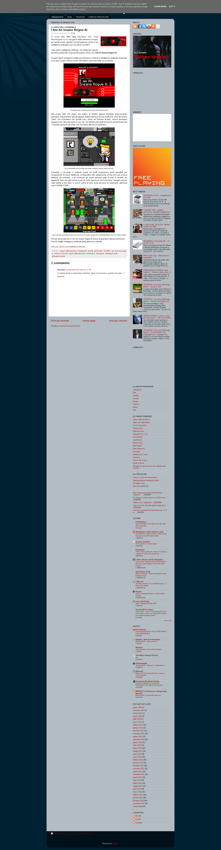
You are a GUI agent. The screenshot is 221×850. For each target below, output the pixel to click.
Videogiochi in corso (140, 434)
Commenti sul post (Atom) (69, 326)
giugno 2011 (137, 783)
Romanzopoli (137, 437)
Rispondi (60, 276)
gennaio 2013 (138, 728)
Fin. (137, 657)
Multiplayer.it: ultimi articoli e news (149, 532)
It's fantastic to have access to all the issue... (150, 498)
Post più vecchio (118, 320)
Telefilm (136, 396)
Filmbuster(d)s (141, 663)
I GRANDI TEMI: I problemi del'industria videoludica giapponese (156, 211)
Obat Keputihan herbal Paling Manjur (148, 649)
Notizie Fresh (138, 443)
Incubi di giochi (138, 463)
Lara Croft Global (142, 601)
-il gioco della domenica (68, 251)
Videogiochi (137, 390)
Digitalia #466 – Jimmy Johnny (146, 641)
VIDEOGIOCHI (57, 17)
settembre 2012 (138, 739)
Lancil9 (138, 819)
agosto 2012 (137, 742)
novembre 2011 (138, 769)
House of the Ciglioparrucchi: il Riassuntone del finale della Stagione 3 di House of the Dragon (151, 564)
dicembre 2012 (138, 731)
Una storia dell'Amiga (140, 486)
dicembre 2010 (138, 801)
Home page (89, 320)
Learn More (160, 6)
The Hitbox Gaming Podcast (147, 655)
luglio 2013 (137, 719)
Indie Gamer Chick (143, 572)
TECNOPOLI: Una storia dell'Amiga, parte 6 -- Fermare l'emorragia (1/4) (156, 300)
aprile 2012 (137, 754)
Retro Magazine (139, 449)
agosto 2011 (137, 777)
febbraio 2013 (138, 725)
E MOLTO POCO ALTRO (99, 17)
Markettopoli (137, 446)
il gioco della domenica (77, 253)
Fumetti (136, 398)
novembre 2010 (138, 803)
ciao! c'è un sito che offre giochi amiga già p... (150, 505)
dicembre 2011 (138, 766)
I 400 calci (139, 582)
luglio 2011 (137, 780)
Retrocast (139, 671)
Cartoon (136, 404)
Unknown (138, 823)
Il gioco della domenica (141, 419)
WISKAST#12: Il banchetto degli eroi (148, 695)
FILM (69, 17)
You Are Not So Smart (144, 609)
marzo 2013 (137, 722)
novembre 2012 (138, 734)
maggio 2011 (137, 786)
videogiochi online (58, 256)
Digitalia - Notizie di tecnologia (148, 640)
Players (138, 592)
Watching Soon (138, 431)
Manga (135, 401)
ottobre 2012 (137, 736)
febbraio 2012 (138, 760)
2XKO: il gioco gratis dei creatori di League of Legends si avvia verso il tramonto (151, 553)
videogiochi (100, 253)
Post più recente (60, 320)
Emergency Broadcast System (147, 681)
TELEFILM (80, 17)
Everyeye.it (140, 550)
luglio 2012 (137, 745)
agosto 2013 (137, 716)
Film (134, 393)
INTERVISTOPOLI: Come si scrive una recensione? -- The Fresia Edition (157, 317)
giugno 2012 (137, 748)
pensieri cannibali (143, 542)
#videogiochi (82, 251)
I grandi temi (137, 440)
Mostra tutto (167, 620)
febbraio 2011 (138, 795)
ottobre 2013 (137, 713)
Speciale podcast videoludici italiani (146, 480)
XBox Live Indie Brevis (141, 422)
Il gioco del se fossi (140, 460)
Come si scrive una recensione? (145, 477)
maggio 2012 (137, 751)
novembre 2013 (138, 710)
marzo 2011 (137, 792)
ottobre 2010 (137, 806)
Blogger (115, 844)
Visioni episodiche (139, 425)
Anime (135, 407)
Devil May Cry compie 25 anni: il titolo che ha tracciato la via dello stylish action (151, 535)
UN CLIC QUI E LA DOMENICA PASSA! (68, 247)
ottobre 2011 (137, 771)
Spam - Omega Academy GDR (146, 603)
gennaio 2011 (138, 798)
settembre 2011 (138, 774)
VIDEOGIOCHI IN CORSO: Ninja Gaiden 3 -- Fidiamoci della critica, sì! (157, 271)
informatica (91, 253)
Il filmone (136, 457)
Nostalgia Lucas (139, 483)
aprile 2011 (137, 789)
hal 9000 (107, 251)
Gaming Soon (138, 428)
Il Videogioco (141, 522)
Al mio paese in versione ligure (146, 544)
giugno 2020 (137, 707)
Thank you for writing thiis (142, 502)
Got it (172, 6)
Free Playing (141, 630)
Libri (134, 410)
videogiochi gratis (111, 253)
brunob (90, 251)
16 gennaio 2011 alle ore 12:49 (78, 270)
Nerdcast (139, 647)
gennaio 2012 (138, 763)
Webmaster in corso (140, 454)
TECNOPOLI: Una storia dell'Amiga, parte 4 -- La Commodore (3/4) (156, 331)
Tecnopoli (136, 451)
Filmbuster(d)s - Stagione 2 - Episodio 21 (150, 665)
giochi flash (98, 251)
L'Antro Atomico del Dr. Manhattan (149, 560)
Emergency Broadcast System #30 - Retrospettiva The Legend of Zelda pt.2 (149, 684)
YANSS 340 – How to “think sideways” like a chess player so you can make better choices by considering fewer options (151, 613)
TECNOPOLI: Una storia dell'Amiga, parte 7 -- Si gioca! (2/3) (156, 286)
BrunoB (138, 816)
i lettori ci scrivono (61, 253)
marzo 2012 (137, 757)
